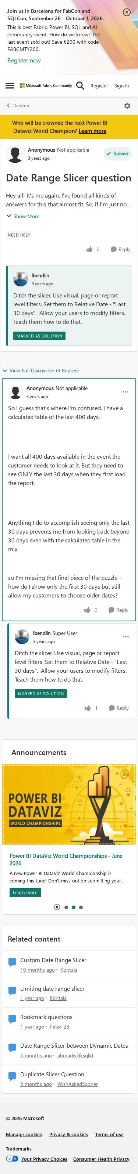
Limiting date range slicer (52, 988)
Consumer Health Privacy (101, 1159)
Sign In (121, 85)
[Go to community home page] (46, 85)
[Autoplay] (57, 907)
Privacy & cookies (68, 1134)
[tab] (66, 907)
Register (99, 85)
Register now (24, 60)
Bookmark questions (46, 1017)
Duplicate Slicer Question (52, 1074)
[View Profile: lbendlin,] (20, 279)
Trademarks (19, 1148)
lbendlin (40, 275)
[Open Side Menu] (10, 85)
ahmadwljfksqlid (75, 1055)
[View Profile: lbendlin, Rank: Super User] (22, 636)
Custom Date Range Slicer (53, 960)
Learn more (92, 130)
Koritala (68, 969)
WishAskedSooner (77, 1083)
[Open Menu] (127, 106)
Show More (26, 216)
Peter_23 (60, 1026)
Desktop (21, 105)
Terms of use (109, 1134)
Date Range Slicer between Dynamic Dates (74, 1045)
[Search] (80, 85)
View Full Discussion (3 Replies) (44, 370)
